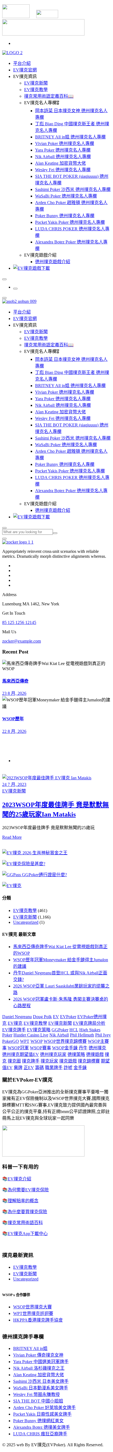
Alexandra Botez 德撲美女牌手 (41, 1427)
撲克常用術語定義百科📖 (49, 96)
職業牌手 (54, 1067)
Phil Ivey (103, 1035)
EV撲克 (15, 1023)
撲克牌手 (30, 1061)
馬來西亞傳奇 (15, 681)
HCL (73, 1029)
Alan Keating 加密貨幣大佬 (60, 163)
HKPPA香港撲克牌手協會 (38, 1320)
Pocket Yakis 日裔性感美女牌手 (42, 1414)
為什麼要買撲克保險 (27, 1211)
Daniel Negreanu (17, 1016)
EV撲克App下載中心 (28, 1233)
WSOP (36, 1041)
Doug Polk (42, 1016)
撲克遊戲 (68, 1061)
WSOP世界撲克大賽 (32, 1307)
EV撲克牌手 (14, 1029)
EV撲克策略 (38, 1029)
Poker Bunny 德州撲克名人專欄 (64, 215)
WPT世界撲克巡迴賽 (33, 1313)
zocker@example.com (21, 641)
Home (18, 760)
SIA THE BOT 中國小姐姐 (38, 1401)
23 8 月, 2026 (14, 693)
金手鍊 (80, 1067)
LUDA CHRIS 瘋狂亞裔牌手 (40, 1433)
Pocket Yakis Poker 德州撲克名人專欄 (70, 222)
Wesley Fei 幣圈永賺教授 (36, 1394)
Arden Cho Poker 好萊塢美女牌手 (44, 1407)
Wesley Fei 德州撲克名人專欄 (63, 169)
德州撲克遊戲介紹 (52, 261)
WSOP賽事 (40, 1048)
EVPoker (68, 1016)
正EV (29, 1067)
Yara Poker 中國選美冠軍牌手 (41, 1361)
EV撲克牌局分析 (89, 1023)
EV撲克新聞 (36, 83)
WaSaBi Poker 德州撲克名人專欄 (66, 196)
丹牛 (83, 1048)
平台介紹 (22, 63)
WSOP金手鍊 (65, 1048)
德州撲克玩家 (53, 1054)
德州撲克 (97, 1048)
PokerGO (10, 1041)
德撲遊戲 (95, 1054)
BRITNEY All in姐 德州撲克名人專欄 (70, 137)
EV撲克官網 (25, 70)
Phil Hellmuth (82, 1035)
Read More (12, 837)
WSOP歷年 (13, 718)
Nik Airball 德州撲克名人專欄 (63, 156)
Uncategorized (25, 922)
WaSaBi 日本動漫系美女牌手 (40, 1388)
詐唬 (68, 1067)
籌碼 (39, 1067)
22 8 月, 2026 (14, 731)
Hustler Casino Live (30, 1035)
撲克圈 (14, 1061)
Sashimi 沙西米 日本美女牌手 (41, 1381)
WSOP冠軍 (18, 1048)
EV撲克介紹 (19, 1179)
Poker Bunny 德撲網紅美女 (38, 1420)
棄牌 (18, 1067)
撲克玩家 (49, 1061)
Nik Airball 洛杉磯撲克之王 (38, 1368)
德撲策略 (76, 1054)
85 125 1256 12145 (19, 622)
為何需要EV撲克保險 (28, 1189)
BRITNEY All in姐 (30, 1348)
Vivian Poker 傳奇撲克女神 (38, 1355)
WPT (24, 1041)
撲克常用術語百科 (25, 1222)
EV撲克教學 (36, 89)
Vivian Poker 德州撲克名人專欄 (64, 143)
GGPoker (60, 1029)
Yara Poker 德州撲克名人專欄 (63, 150)
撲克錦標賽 (89, 1061)
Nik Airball (59, 1035)
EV (56, 1016)
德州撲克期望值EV (20, 1054)
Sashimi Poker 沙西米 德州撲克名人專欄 (73, 189)
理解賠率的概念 (23, 1200)
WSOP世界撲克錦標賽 (65, 1041)
